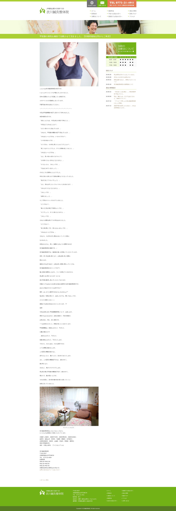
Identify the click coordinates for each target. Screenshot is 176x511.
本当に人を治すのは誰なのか (122, 77)
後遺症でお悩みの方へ (115, 16)
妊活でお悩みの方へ (112, 500)
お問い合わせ (125, 500)
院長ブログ (133, 13)
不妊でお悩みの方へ (114, 13)
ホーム (93, 11)
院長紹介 (94, 13)
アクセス (132, 16)
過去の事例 (133, 11)
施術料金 (111, 11)
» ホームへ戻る (44, 480)
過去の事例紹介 (111, 88)
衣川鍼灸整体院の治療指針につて (123, 84)
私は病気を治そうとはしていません (124, 74)
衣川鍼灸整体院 (86, 508)
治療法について (96, 16)
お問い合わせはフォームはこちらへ (50, 469)
